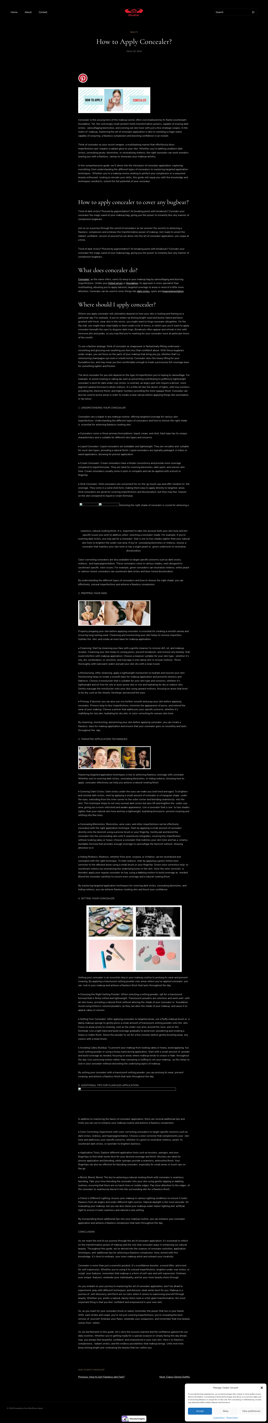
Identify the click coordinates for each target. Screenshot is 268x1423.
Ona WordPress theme (33, 1408)
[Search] (253, 12)
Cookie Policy (219, 1417)
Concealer (83, 279)
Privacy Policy (232, 1417)
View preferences (251, 1411)
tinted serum (115, 283)
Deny (225, 1411)
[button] (261, 1387)
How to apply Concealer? (91, 1370)
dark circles (143, 291)
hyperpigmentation (173, 291)
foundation (132, 283)
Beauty (134, 32)
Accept (200, 1411)
